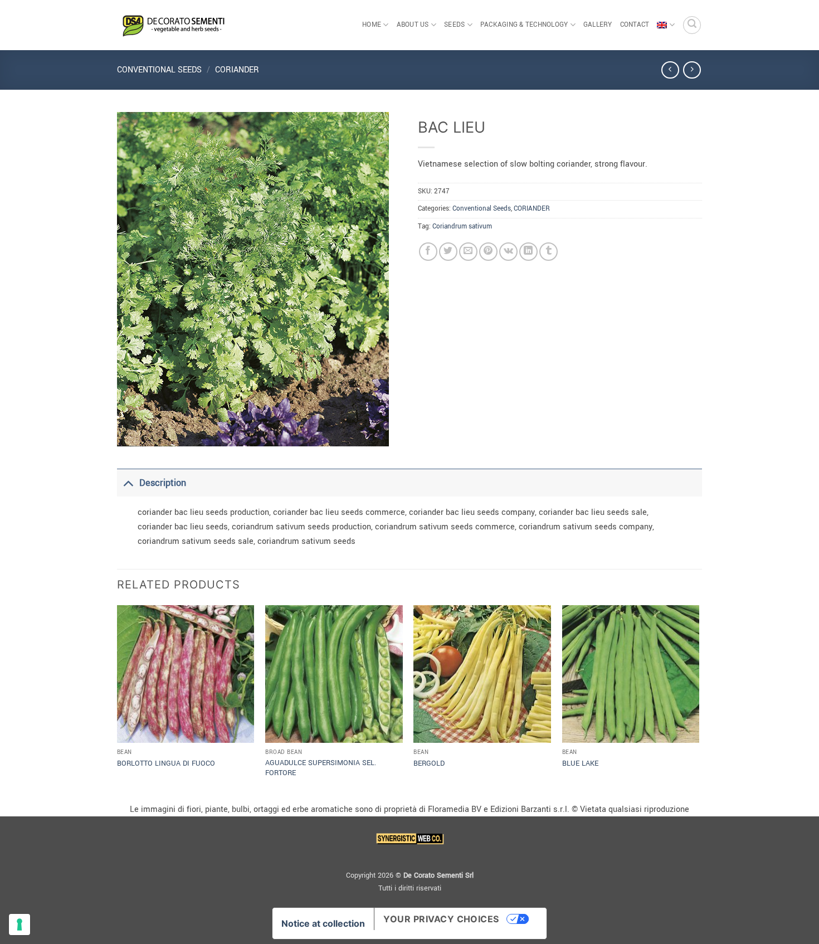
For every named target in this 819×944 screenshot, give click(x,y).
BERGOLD (429, 763)
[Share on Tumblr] (548, 251)
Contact (635, 25)
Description (162, 482)
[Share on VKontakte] (508, 251)
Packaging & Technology (524, 25)
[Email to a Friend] (468, 251)
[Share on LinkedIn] (528, 251)
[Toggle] (128, 483)
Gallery (597, 25)
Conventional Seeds (159, 70)
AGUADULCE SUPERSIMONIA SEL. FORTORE (320, 768)
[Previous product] (691, 70)
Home (371, 25)
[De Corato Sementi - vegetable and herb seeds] (172, 25)
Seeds (454, 25)
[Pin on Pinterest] (488, 251)
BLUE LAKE (580, 763)
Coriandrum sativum (462, 226)
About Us (413, 25)
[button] (692, 25)
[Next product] (670, 70)
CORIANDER (237, 70)
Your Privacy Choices (441, 918)
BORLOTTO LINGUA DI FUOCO (166, 763)
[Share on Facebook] (428, 251)
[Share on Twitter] (448, 251)
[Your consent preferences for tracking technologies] (19, 924)
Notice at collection (323, 923)
